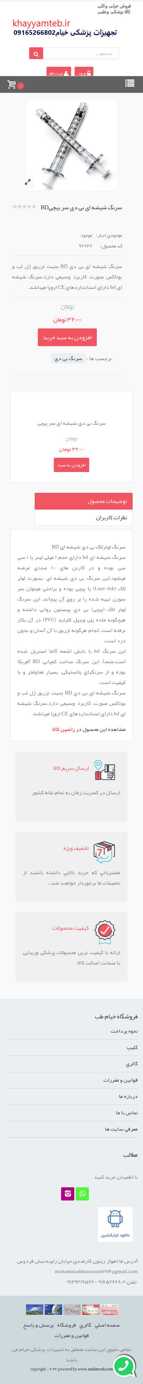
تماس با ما (127, 1112)
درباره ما (128, 1096)
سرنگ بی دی (68, 358)
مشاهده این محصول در (89, 729)
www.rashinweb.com (95, 1369)
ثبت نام (56, 73)
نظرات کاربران (111, 517)
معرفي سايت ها (121, 1129)
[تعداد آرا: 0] (14, 206)
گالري (132, 1063)
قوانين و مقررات (120, 1080)
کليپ (132, 1047)
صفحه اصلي (107, 1325)
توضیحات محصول (107, 501)
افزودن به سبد (71, 465)
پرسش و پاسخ (38, 1325)
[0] (11, 81)
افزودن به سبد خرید (67, 337)
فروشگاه (66, 1325)
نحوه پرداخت (124, 1031)
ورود (81, 73)
